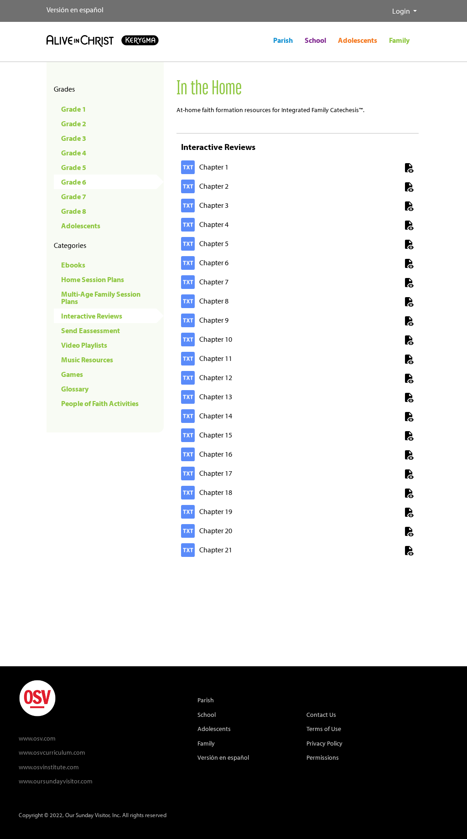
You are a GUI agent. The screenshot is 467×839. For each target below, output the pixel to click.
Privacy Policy (324, 743)
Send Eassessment (90, 330)
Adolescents (80, 225)
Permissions (322, 757)
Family (206, 743)
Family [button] (399, 40)
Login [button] (401, 10)
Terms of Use (323, 728)
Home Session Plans (92, 279)
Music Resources (87, 359)
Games (72, 374)
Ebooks (73, 264)
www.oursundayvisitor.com (56, 781)
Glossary (74, 388)
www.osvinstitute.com (49, 766)
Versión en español (75, 9)
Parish (205, 699)
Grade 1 (73, 108)
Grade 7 (73, 196)
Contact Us (321, 714)
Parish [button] (283, 40)
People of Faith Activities (100, 403)
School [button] (315, 40)
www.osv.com (37, 738)
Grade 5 (73, 167)
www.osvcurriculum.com (52, 752)
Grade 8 (73, 211)
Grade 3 (73, 138)
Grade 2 (73, 123)
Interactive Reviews (91, 315)
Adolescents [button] (357, 40)
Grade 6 (73, 181)
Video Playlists (84, 345)
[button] (385, 7)
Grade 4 (73, 152)
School (206, 714)
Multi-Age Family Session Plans (100, 297)
